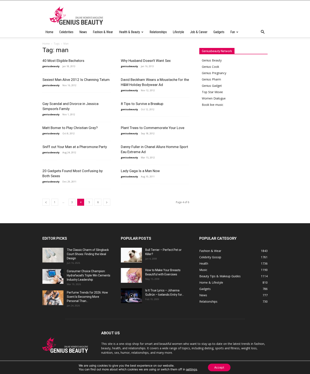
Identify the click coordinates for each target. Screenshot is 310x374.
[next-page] (106, 202)
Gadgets (218, 32)
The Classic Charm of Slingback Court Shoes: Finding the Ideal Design (88, 254)
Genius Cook (210, 67)
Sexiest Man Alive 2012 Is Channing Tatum (76, 80)
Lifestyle (178, 32)
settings (191, 369)
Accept (219, 367)
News (83, 32)
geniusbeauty (50, 66)
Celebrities (66, 32)
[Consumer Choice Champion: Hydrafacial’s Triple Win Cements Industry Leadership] (52, 276)
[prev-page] (46, 202)
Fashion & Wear (103, 32)
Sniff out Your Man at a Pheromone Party (74, 147)
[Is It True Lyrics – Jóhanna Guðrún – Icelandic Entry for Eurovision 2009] (131, 295)
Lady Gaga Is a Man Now (140, 171)
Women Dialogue (214, 98)
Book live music (212, 105)
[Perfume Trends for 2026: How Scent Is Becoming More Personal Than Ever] (52, 297)
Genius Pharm (211, 79)
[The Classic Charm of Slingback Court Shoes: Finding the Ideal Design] (52, 255)
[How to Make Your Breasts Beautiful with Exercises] (131, 275)
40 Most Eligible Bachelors (63, 60)
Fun (232, 32)
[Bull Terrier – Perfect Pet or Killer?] (131, 255)
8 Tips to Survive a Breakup (142, 104)
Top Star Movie (212, 92)
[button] (262, 32)
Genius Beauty (212, 60)
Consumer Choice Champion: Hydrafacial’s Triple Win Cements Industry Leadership (88, 275)
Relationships (158, 32)
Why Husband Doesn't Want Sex (146, 60)
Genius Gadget (212, 86)
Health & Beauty (129, 32)
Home (49, 32)
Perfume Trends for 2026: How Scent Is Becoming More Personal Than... (87, 297)
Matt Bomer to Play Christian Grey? (70, 128)
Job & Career (199, 32)
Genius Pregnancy (214, 73)
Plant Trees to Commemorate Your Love (152, 128)
